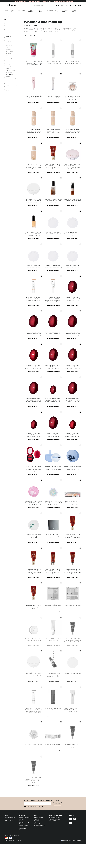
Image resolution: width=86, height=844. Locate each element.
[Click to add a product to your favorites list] (41, 40)
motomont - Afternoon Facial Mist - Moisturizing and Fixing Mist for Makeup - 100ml (53, 201)
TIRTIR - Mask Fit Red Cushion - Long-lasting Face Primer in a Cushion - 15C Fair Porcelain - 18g (53, 333)
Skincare (6, 10)
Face (5, 23)
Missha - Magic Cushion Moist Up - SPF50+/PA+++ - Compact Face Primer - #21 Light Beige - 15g (33, 673)
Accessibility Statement (39, 825)
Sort (25, 35)
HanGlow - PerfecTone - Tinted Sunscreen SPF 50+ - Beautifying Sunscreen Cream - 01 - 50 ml (53, 96)
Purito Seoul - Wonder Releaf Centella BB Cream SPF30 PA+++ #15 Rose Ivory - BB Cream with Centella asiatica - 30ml (33, 299)
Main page (7, 16)
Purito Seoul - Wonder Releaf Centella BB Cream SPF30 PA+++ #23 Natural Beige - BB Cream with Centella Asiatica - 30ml (33, 710)
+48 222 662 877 (56, 817)
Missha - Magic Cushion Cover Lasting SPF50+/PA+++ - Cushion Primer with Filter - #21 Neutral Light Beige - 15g (72, 166)
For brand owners (74, 10)
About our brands (9, 820)
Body (23, 10)
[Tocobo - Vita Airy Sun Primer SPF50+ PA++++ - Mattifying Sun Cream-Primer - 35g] (72, 696)
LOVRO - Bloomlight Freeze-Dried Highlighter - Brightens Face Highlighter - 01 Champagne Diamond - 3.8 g (72, 97)
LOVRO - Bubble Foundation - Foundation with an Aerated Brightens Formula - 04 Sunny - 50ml (34, 166)
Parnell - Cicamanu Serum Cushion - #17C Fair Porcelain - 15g (53, 233)
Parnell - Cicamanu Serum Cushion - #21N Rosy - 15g (33, 266)
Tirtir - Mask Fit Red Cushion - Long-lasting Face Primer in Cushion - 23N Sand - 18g (53, 435)
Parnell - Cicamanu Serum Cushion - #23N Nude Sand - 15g (73, 672)
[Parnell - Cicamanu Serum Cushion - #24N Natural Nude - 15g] (53, 253)
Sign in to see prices (33, 68)
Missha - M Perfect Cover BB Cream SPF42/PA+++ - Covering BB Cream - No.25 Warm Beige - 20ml (53, 571)
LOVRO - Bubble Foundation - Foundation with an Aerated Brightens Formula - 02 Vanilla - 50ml (53, 132)
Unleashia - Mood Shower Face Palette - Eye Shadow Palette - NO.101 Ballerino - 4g (53, 744)
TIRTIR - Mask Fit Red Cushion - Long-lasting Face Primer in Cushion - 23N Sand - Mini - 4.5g (72, 435)
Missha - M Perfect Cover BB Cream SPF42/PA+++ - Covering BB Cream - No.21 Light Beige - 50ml (72, 537)
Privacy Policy (37, 819)
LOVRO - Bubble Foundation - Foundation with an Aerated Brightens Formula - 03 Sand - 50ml (72, 132)
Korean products (30, 10)
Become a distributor (24, 829)
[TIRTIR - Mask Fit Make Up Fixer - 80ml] (53, 696)
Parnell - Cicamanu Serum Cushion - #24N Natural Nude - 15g (53, 266)
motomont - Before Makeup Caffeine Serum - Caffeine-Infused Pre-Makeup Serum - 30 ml (33, 234)
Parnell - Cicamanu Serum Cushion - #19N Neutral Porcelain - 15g (72, 234)
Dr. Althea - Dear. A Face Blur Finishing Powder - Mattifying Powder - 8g (53, 536)
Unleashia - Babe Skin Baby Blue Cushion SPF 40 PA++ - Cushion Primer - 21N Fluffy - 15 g (72, 468)
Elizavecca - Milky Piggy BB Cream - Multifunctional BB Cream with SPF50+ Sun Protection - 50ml (33, 63)
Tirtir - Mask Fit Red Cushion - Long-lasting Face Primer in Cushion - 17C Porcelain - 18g (33, 400)
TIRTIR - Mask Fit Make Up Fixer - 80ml (53, 709)
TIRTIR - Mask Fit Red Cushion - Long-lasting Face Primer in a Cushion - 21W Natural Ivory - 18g (33, 367)
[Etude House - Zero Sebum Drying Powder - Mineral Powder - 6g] (33, 627)
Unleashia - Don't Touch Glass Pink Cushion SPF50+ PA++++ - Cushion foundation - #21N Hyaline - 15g (33, 503)
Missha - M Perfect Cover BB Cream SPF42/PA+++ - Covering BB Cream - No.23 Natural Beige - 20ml (33, 780)
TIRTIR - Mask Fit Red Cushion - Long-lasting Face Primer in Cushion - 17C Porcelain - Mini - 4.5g (53, 401)
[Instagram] (74, 819)
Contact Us (36, 820)
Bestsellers (50, 10)
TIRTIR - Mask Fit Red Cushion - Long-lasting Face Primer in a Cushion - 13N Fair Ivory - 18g (34, 333)
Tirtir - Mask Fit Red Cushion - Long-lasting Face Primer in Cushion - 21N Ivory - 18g (72, 400)
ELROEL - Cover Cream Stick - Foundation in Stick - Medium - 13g (72, 62)
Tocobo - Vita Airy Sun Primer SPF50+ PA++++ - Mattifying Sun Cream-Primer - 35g (72, 710)
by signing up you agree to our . (35, 806)
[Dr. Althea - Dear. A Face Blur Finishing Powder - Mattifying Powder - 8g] (53, 522)
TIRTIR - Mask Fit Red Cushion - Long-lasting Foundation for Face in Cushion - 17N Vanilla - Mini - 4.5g (33, 469)
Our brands (41, 10)
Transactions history (24, 822)
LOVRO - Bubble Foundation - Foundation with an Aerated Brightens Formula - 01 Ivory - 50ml (33, 132)
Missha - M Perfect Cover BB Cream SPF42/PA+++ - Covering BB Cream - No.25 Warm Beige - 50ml (53, 166)
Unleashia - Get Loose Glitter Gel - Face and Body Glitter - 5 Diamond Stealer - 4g (33, 744)
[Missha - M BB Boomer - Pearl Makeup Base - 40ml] (53, 627)
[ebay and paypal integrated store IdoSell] (71, 840)
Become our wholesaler (24, 817)
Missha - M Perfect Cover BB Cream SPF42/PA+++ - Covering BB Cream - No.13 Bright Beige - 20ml (72, 745)
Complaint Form (38, 823)
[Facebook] (70, 819)
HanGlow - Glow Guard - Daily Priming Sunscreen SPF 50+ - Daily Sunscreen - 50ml (33, 96)
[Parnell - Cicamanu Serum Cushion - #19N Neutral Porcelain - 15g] (72, 220)
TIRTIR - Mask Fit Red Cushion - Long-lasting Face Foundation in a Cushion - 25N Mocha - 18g (72, 299)
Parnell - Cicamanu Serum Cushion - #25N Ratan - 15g (72, 266)
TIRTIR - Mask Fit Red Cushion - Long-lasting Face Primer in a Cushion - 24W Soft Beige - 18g (72, 367)
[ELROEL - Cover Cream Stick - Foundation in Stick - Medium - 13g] (72, 49)
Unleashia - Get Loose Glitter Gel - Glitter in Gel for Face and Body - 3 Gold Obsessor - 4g (53, 503)
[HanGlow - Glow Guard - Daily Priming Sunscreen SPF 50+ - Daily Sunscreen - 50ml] (33, 83)
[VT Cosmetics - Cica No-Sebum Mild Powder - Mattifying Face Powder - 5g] (33, 522)
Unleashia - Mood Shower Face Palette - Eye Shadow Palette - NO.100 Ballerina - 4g (72, 503)
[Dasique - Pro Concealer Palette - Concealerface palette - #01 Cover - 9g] (72, 592)
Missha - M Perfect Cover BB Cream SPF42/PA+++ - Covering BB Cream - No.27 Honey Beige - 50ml (33, 606)
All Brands (57, 10)
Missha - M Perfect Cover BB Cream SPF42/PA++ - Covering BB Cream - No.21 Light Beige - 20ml (72, 640)
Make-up (12, 10)
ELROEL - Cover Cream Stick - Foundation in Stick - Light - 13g (53, 62)
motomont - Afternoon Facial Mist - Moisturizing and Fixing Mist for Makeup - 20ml (72, 201)
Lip (4, 30)
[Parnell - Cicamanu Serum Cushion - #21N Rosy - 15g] (33, 253)
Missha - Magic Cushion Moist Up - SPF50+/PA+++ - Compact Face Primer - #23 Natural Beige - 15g (33, 201)
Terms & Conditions (38, 817)
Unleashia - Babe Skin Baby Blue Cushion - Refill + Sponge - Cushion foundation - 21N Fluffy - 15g (53, 469)
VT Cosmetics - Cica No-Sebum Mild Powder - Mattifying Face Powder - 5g (33, 536)
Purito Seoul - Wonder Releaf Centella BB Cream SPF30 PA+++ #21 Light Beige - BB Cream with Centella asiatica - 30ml (53, 299)
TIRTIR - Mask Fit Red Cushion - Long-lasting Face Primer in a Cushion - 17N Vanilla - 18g (72, 333)
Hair (19, 10)
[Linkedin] (70, 823)
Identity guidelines (23, 825)
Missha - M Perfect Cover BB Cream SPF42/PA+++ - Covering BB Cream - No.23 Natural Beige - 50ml (33, 571)
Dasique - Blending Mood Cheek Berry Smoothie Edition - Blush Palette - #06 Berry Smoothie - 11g (53, 605)
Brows (5, 27)
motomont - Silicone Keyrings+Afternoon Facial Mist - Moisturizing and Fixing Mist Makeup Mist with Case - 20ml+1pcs (53, 675)
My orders (21, 819)
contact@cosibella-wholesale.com (55, 820)
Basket (21, 820)
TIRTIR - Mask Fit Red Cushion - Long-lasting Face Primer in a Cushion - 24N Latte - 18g (53, 367)
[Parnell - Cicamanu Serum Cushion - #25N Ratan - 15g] (72, 253)
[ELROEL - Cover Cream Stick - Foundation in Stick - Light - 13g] (53, 49)
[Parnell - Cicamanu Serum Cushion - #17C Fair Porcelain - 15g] (53, 220)
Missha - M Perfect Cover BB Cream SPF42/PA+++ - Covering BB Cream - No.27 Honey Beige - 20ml (72, 571)
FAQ (35, 822)
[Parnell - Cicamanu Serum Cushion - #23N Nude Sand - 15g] (72, 660)
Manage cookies (38, 827)
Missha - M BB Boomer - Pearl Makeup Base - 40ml (53, 639)
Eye (5, 25)
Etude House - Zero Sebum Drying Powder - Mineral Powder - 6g (33, 639)
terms (42, 806)
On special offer (65, 10)
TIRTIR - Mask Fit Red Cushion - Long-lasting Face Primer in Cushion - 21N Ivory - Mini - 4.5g (34, 435)
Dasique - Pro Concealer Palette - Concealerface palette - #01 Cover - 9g (72, 605)
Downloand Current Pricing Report (24, 827)
